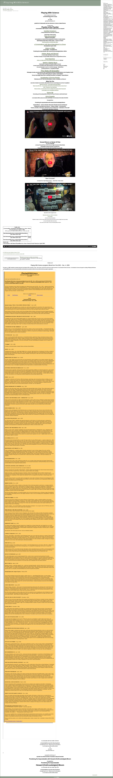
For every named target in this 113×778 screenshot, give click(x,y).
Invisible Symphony (50, 31)
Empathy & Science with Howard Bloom (107, 9)
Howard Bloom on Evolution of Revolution (108, 26)
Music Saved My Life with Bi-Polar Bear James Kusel (107, 45)
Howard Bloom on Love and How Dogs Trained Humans (107, 28)
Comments (105, 66)
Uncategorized (9, 10)
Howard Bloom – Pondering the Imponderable (107, 17)
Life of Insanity (50, 96)
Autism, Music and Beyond (50, 53)
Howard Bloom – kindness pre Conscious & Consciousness (108, 20)
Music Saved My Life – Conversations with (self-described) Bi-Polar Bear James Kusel (49, 85)
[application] (50, 246)
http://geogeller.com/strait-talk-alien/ (50, 42)
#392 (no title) (105, 3)
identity (104, 37)
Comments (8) (94, 774)
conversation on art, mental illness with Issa (50, 90)
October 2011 (105, 61)
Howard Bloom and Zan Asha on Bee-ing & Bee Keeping (108, 25)
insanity (104, 38)
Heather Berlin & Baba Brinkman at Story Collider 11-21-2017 (108, 14)
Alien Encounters (50, 36)
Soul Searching (50, 59)
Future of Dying (105, 12)
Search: (105, 56)
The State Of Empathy (50, 71)
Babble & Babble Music (50, 62)
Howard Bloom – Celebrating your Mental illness (107, 18)
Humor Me (50, 92)
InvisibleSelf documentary (107, 39)
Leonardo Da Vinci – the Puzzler (107, 43)
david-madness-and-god (107, 8)
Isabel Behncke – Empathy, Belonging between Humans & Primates (107, 41)
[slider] (95, 246)
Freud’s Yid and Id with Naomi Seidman (108, 11)
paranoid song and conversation (106, 49)
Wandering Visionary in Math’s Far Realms (29, 257)
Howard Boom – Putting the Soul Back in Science (107, 33)
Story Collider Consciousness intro (107, 51)
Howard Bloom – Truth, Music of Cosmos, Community (107, 23)
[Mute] (92, 246)
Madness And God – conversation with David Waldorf (50, 84)
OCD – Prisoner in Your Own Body (50, 87)
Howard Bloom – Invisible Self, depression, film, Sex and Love (108, 31)
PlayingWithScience (16, 2)
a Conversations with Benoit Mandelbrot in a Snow (50, 44)
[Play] (4, 246)
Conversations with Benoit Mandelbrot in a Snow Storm (107, 7)
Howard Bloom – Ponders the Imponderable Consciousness (108, 22)
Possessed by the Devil (107, 50)
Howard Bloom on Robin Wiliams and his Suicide (107, 30)
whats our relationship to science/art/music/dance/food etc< (48, 60)
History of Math (50, 48)
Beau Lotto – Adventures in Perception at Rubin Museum (107, 5)
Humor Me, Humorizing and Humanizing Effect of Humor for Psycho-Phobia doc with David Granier (107, 35)
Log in (104, 64)
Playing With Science (8, 9)
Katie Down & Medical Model (107, 42)
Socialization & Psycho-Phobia (50, 77)
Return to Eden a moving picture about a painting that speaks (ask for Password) (50, 88)
